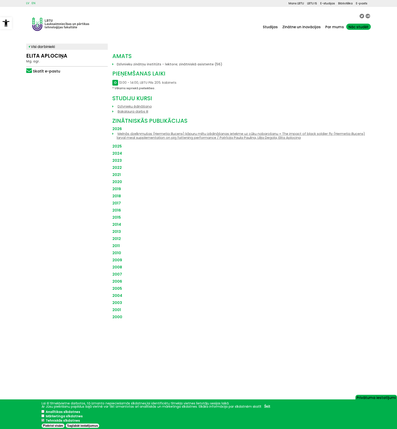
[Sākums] (60, 33)
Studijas (270, 27)
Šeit (267, 406)
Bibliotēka (345, 3)
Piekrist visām (53, 425)
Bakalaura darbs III (133, 111)
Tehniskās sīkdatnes (63, 420)
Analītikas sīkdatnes (63, 412)
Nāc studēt (359, 27)
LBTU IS (312, 3)
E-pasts (361, 3)
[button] (6, 23)
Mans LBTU (296, 3)
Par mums (334, 27)
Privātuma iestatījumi (376, 397)
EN (33, 3)
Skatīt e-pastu (46, 71)
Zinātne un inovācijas (301, 27)
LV (27, 3)
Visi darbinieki (42, 46)
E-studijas (327, 3)
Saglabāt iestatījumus (82, 425)
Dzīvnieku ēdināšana (135, 106)
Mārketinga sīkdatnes (64, 416)
